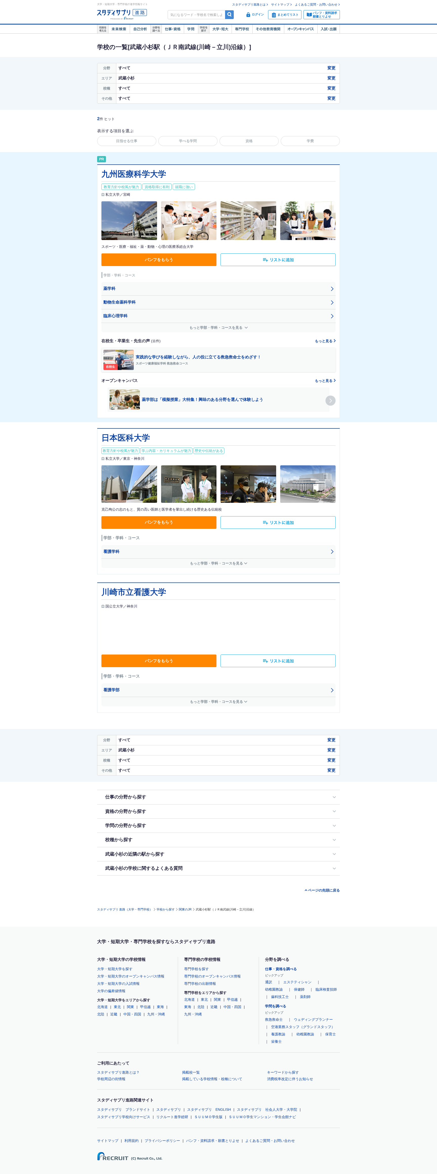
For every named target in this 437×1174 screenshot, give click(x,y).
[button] (330, 401)
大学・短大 (220, 29)
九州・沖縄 (156, 1014)
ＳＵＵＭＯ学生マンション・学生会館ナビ (262, 1117)
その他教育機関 (268, 29)
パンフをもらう (159, 259)
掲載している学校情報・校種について (212, 1079)
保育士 (330, 1034)
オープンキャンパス (300, 29)
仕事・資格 (173, 29)
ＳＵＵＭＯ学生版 (208, 1117)
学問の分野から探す (125, 825)
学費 (310, 141)
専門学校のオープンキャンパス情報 (212, 976)
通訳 (268, 982)
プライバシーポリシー (162, 1141)
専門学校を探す (196, 969)
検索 (229, 14)
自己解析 (140, 29)
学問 (191, 29)
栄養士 (276, 1041)
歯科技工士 (280, 997)
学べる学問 (188, 141)
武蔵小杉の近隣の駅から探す (134, 854)
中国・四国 (132, 1014)
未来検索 (119, 29)
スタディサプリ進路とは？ (118, 1072)
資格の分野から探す (125, 811)
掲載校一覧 (191, 1072)
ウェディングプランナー (313, 1019)
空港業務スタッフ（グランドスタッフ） (303, 1027)
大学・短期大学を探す (115, 969)
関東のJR (185, 909)
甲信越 (145, 1007)
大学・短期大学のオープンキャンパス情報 (130, 976)
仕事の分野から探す (125, 796)
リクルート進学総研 (172, 1117)
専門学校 (242, 29)
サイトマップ (280, 4)
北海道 (102, 1007)
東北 (117, 1007)
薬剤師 (305, 997)
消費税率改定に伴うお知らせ (290, 1079)
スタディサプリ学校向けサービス (123, 1117)
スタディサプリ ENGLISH (209, 1109)
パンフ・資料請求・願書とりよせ (212, 1141)
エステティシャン (297, 982)
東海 (160, 1007)
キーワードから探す (283, 1072)
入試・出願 (328, 29)
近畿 (113, 1014)
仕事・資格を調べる (281, 969)
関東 (130, 1007)
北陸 (100, 1014)
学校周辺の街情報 (111, 1079)
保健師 (299, 989)
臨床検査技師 (326, 989)
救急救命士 (274, 1019)
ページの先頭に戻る (324, 890)
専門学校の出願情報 (200, 984)
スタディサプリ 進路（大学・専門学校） (124, 909)
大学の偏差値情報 (111, 991)
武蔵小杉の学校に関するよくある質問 (144, 868)
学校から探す (166, 909)
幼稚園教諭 (274, 989)
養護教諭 (278, 1034)
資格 (249, 141)
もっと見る (324, 341)
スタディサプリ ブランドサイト (123, 1109)
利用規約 (131, 1141)
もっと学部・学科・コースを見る (216, 327)
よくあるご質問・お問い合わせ (316, 4)
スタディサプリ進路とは (249, 4)
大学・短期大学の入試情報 (118, 984)
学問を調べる (275, 1006)
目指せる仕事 (126, 141)
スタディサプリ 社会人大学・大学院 (267, 1109)
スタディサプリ (168, 1109)
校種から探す (119, 839)
